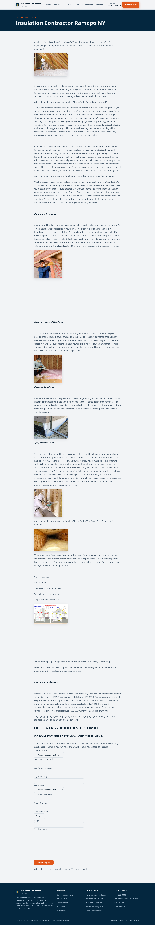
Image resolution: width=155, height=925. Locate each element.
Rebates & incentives (94, 903)
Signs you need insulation (96, 895)
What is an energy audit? (95, 906)
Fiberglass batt (62, 903)
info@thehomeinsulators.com (126, 899)
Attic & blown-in (63, 899)
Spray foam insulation (65, 895)
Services (58, 5)
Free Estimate (131, 4)
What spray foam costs (94, 899)
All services (61, 910)
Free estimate (119, 906)
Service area (119, 903)
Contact (99, 5)
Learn (66, 5)
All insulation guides (94, 910)
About (77, 5)
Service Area (87, 5)
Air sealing (61, 906)
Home (48, 5)
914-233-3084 (114, 4)
